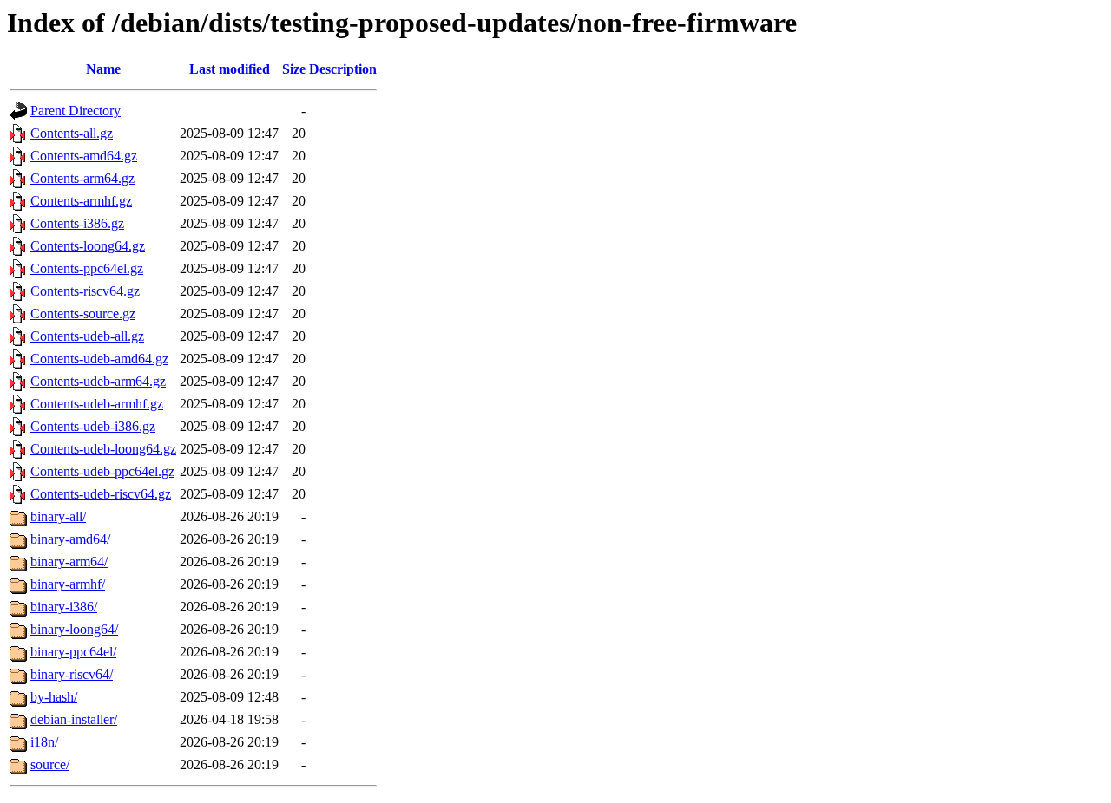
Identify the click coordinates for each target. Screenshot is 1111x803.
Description (343, 69)
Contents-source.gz (82, 313)
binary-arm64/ (69, 561)
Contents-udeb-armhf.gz (96, 403)
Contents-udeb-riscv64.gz (100, 493)
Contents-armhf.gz (81, 200)
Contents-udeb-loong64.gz (103, 448)
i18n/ (44, 741)
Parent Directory (75, 110)
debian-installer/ (73, 719)
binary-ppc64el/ (73, 651)
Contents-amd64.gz (83, 155)
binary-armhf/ (67, 584)
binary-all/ (58, 516)
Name (103, 69)
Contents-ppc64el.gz (86, 268)
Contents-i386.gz (77, 223)
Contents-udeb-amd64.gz (99, 358)
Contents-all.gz (71, 133)
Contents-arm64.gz (82, 178)
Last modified (229, 69)
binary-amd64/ (70, 539)
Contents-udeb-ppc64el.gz (102, 471)
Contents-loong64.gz (87, 245)
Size (294, 69)
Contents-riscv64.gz (85, 291)
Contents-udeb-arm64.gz (98, 381)
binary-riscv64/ (71, 674)
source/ (49, 764)
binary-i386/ (63, 606)
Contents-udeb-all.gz (87, 336)
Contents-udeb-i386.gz (92, 426)
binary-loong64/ (74, 629)
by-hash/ (53, 696)
